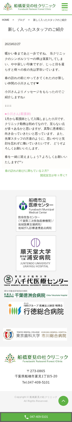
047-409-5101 (39, 382)
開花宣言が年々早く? (53, 175)
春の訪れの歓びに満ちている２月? (27, 170)
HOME (5, 20)
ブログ (21, 20)
